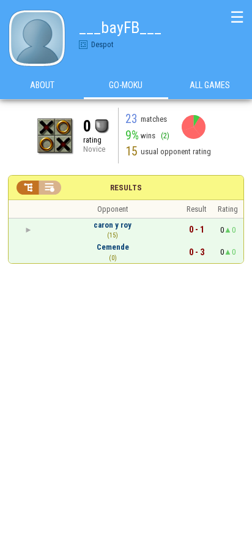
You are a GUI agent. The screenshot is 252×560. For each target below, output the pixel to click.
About (42, 85)
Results (126, 187)
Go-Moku (126, 85)
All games (210, 85)
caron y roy (113, 225)
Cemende (113, 247)
